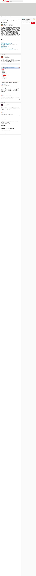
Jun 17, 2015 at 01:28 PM (9, 25)
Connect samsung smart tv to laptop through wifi (8, 49)
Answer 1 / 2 (3, 54)
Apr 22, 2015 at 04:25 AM (7, 57)
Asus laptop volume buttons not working (7, 48)
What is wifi (2, 47)
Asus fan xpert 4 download (5, 44)
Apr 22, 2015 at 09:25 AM (7, 85)
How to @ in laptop (4, 46)
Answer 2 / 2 (3, 102)
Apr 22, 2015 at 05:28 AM (7, 105)
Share (3, 39)
